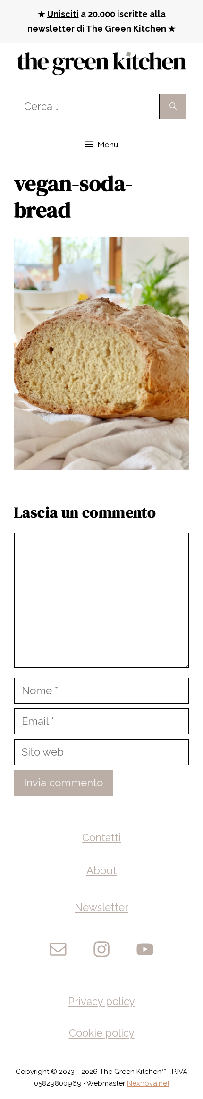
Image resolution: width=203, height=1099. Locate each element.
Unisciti (63, 14)
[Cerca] (173, 106)
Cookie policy (102, 1033)
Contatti (101, 837)
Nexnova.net (148, 1083)
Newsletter (101, 907)
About (101, 870)
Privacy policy (101, 1001)
